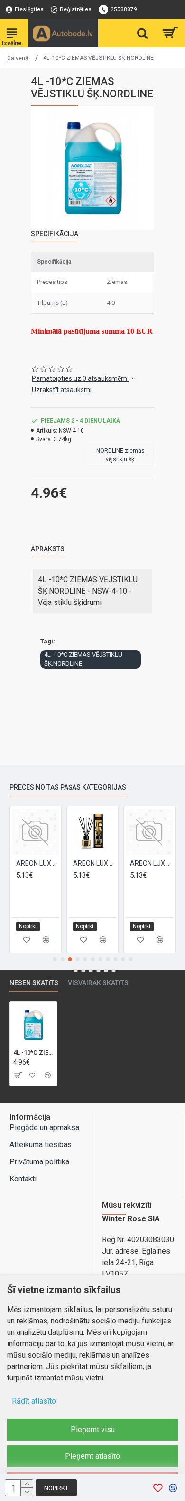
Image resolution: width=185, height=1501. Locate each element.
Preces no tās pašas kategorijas (67, 787)
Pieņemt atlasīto (92, 1456)
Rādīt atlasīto (34, 1401)
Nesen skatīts (33, 983)
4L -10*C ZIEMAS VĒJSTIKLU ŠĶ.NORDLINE (83, 659)
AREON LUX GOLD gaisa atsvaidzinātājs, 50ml (30, 863)
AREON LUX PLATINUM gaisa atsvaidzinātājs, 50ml (87, 863)
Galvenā (17, 58)
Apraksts (48, 549)
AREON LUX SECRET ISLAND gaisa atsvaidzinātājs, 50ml (144, 863)
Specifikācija (54, 233)
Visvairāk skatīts (98, 983)
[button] (54, 959)
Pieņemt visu (93, 1429)
